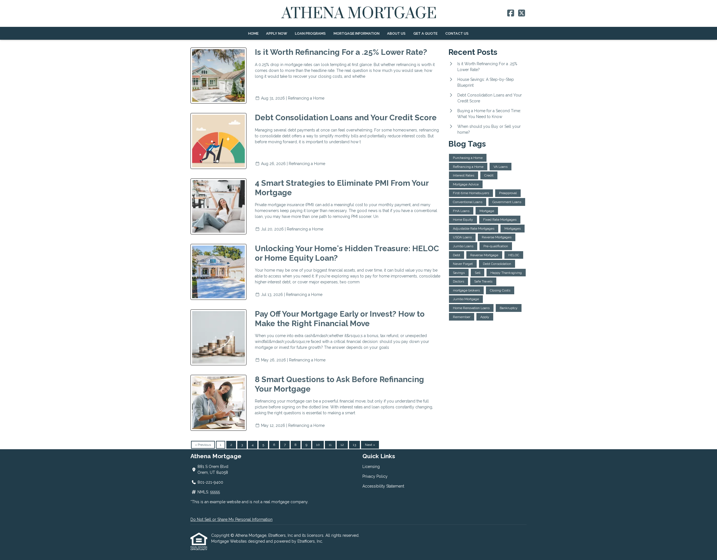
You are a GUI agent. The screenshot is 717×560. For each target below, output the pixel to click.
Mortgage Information (357, 33)
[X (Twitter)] (522, 13)
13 (354, 445)
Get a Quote (425, 33)
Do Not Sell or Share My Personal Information (231, 519)
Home (253, 33)
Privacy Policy (375, 476)
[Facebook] (511, 13)
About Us (396, 33)
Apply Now (276, 33)
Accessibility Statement (383, 486)
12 (342, 445)
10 (318, 445)
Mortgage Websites (229, 541)
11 (330, 445)
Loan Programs (310, 33)
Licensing (371, 466)
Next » (370, 445)
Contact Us (457, 33)
